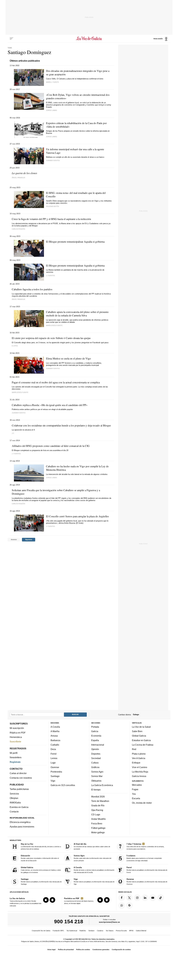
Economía (96, 736)
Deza (53, 749)
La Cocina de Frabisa (142, 744)
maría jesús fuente (54, 325)
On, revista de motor (142, 803)
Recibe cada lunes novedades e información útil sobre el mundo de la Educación (40, 858)
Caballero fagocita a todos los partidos (32, 289)
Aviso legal (51, 949)
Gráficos (95, 767)
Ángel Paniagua (18, 177)
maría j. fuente (52, 82)
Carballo (55, 744)
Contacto (14, 811)
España (95, 740)
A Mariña (55, 731)
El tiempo (96, 789)
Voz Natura (109, 930)
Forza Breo (96, 823)
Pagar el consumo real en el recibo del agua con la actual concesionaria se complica (56, 382)
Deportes (95, 754)
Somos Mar (96, 776)
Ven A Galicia (138, 758)
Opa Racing (97, 810)
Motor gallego (98, 832)
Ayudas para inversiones (22, 826)
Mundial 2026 (98, 796)
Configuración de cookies (121, 949)
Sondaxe (91, 930)
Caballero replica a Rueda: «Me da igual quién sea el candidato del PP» (49, 405)
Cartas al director (18, 773)
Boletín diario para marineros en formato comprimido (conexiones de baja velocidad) (144, 858)
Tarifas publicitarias (19, 789)
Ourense (55, 767)
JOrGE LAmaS (51, 477)
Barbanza (55, 740)
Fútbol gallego (98, 828)
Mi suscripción (17, 728)
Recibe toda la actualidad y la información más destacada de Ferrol (147, 869)
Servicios (14, 793)
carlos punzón (18, 229)
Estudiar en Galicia (141, 740)
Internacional (97, 744)
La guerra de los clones (24, 173)
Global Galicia (139, 736)
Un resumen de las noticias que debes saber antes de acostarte (92, 846)
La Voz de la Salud (141, 727)
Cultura (94, 762)
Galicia (94, 731)
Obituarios (96, 780)
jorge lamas (51, 136)
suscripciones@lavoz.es (109, 922)
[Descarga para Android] (52, 900)
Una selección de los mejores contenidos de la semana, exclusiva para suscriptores (145, 846)
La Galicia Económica (102, 785)
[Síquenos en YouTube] (152, 897)
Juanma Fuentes (18, 413)
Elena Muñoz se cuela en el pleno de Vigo (68, 358)
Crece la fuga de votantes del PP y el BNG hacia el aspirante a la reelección (51, 219)
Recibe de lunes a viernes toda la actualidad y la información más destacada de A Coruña (94, 869)
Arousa (54, 736)
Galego (136, 714)
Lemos (54, 758)
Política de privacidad (66, 949)
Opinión (95, 749)
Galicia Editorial (141, 930)
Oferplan (14, 798)
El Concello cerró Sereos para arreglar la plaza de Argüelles (77, 516)
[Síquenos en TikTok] (160, 897)
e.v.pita (15, 346)
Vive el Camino (139, 767)
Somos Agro (97, 771)
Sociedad (96, 758)
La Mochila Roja (140, 771)
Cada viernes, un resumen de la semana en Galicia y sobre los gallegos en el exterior (41, 869)
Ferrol (53, 754)
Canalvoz (100, 930)
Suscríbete (15, 741)
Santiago (55, 776)
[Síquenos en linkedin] (145, 897)
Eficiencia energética (20, 822)
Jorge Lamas (51, 110)
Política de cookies (83, 949)
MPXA (131, 930)
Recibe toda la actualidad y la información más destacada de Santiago (41, 881)
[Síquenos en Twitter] (129, 897)
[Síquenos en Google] (129, 905)
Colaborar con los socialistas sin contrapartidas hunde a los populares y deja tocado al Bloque (61, 425)
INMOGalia (15, 802)
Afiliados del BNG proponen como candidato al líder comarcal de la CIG (51, 446)
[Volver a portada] (89, 38)
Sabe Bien (137, 731)
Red (134, 749)
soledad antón (52, 206)
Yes (134, 794)
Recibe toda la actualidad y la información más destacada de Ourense (147, 881)
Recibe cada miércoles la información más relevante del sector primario (92, 858)
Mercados (137, 785)
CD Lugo (95, 814)
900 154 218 (68, 921)
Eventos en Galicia (19, 807)
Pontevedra (56, 771)
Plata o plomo (139, 754)
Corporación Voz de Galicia (41, 930)
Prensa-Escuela (121, 930)
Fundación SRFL (58, 930)
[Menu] (11, 38)
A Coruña (55, 727)
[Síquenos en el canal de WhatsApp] (121, 905)
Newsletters (15, 757)
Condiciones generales (100, 949)
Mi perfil (14, 753)
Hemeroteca (16, 737)
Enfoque (136, 762)
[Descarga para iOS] (46, 900)
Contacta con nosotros (21, 778)
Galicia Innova (139, 776)
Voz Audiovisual (72, 930)
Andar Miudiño (98, 819)
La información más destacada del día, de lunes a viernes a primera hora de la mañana (41, 846)
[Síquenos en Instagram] (137, 897)
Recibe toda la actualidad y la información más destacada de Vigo (94, 881)
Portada (95, 727)
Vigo (53, 780)
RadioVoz (83, 930)
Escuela (136, 798)
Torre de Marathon (100, 801)
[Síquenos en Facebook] (121, 897)
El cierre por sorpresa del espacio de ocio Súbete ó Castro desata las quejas (51, 338)
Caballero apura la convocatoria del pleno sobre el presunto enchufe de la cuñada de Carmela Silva (77, 313)
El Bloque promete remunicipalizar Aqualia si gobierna (75, 241)
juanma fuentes (53, 160)
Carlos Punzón (18, 503)
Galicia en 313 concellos (63, 785)
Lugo (53, 762)
